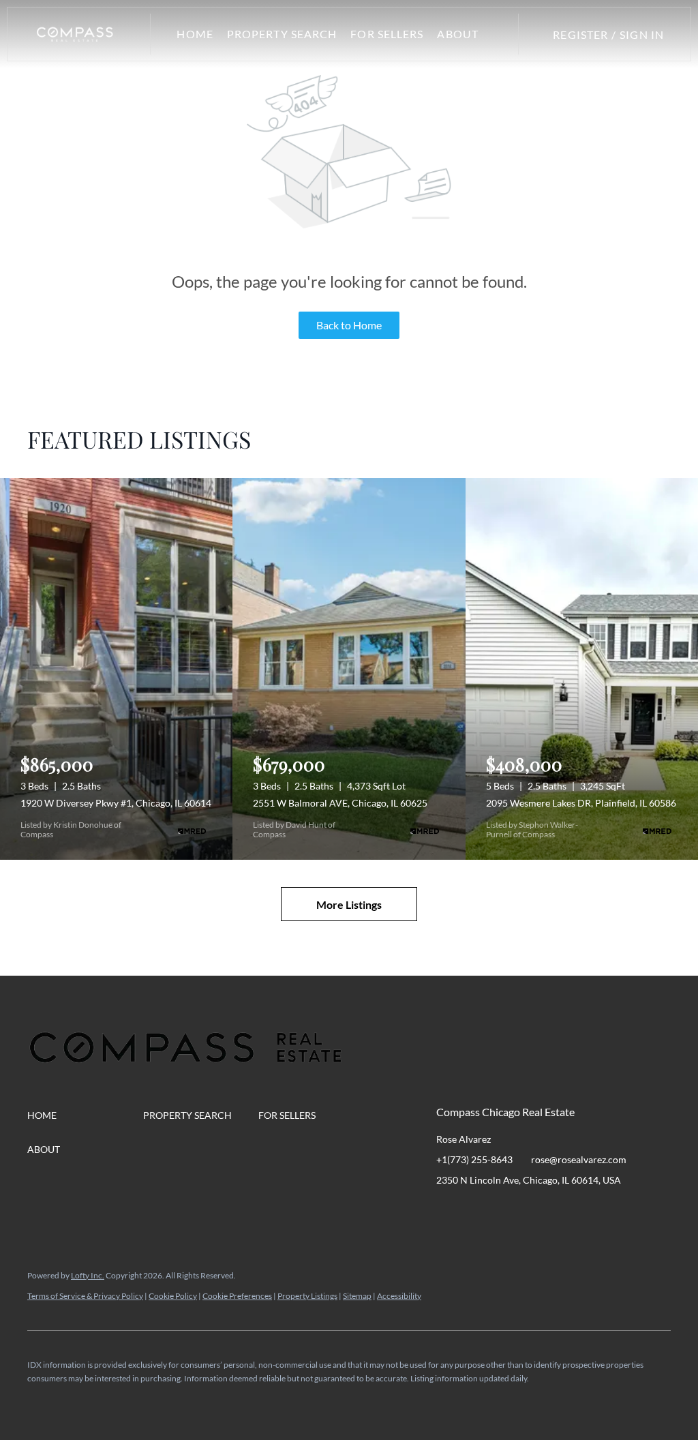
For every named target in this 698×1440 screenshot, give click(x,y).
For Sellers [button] (386, 33)
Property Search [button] (282, 33)
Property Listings (307, 1296)
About (458, 33)
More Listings (349, 904)
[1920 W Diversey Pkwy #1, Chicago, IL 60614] (116, 669)
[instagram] (555, 1211)
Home (195, 33)
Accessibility (399, 1296)
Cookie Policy (173, 1296)
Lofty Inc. (87, 1275)
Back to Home (349, 324)
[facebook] (446, 1211)
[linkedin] (474, 1211)
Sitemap (357, 1296)
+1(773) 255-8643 (474, 1159)
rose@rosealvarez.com (578, 1159)
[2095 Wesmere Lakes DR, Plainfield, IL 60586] (582, 669)
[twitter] (501, 1211)
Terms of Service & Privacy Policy (85, 1296)
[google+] (610, 1211)
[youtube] (583, 1211)
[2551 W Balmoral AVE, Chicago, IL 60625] (348, 669)
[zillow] (528, 1211)
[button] (75, 34)
